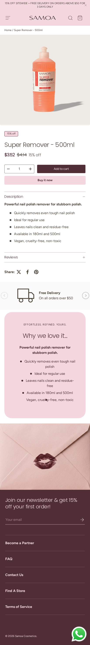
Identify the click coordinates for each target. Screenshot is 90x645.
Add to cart (61, 169)
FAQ (8, 559)
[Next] (85, 295)
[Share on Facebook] (27, 272)
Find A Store (15, 591)
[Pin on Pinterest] (36, 272)
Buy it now (45, 180)
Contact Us (14, 575)
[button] (80, 18)
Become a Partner (19, 543)
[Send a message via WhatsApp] (79, 634)
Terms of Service (18, 607)
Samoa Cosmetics (25, 636)
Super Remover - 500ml (28, 30)
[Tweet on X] (18, 272)
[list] (45, 80)
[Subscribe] (79, 520)
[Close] (85, 5)
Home (8, 30)
